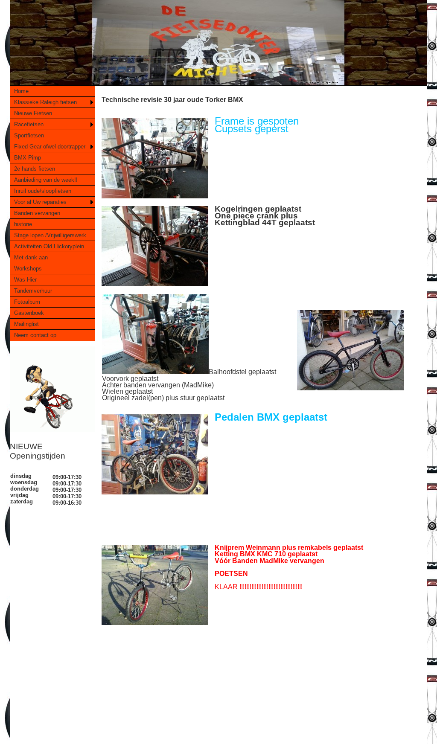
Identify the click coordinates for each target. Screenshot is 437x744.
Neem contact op (35, 335)
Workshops (28, 268)
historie (23, 224)
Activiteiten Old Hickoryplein (49, 246)
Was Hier (25, 279)
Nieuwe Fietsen (33, 113)
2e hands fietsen (34, 169)
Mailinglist (26, 324)
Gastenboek (29, 313)
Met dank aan (31, 257)
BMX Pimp (27, 157)
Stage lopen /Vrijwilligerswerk (50, 235)
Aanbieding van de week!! (46, 180)
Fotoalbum (27, 302)
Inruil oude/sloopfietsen (42, 191)
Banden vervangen (37, 213)
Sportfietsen (29, 135)
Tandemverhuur (33, 291)
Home (21, 91)
